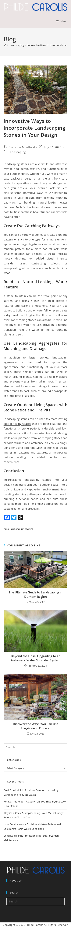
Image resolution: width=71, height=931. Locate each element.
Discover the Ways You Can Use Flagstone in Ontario (35, 726)
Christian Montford (22, 147)
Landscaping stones (16, 164)
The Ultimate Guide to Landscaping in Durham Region (35, 594)
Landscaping (17, 152)
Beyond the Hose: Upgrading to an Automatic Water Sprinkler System (35, 658)
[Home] (5, 45)
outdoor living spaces (17, 424)
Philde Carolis (34, 925)
